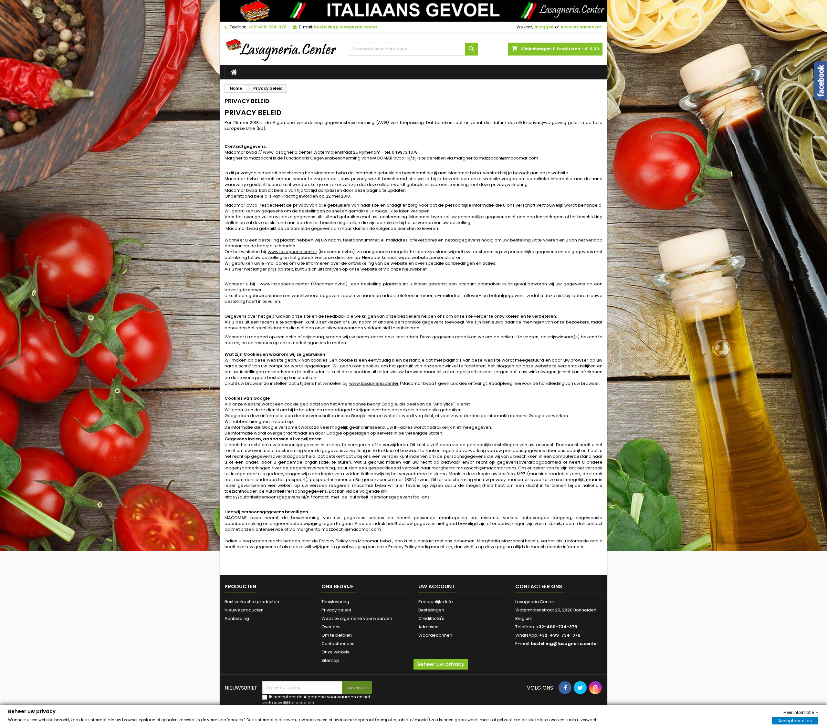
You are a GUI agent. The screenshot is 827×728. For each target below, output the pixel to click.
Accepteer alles (795, 720)
